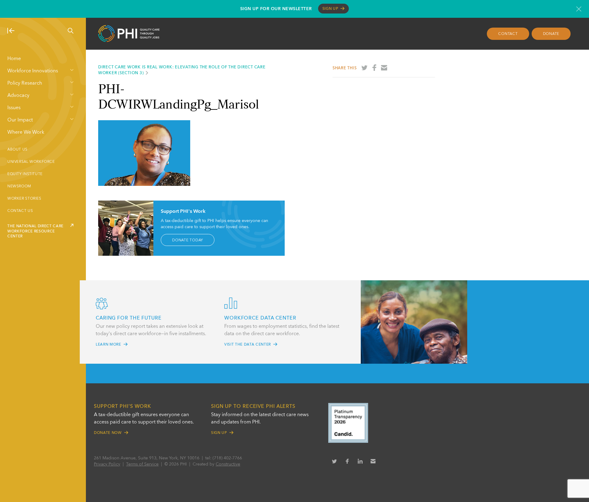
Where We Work (25, 132)
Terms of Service (142, 464)
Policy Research (24, 83)
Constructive (228, 464)
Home (14, 58)
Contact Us (20, 211)
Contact (508, 34)
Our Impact (20, 120)
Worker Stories (24, 199)
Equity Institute (25, 174)
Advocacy (18, 95)
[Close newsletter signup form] (578, 9)
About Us (17, 149)
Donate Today (187, 240)
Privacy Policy (107, 464)
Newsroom (19, 186)
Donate (551, 34)
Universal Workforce (31, 162)
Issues (14, 107)
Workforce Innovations (32, 71)
